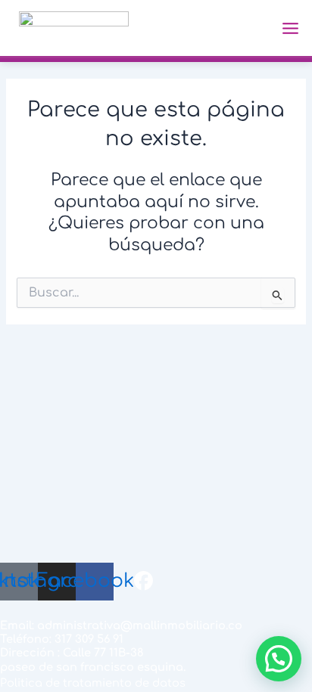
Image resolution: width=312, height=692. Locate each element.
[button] (278, 658)
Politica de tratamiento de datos (93, 683)
